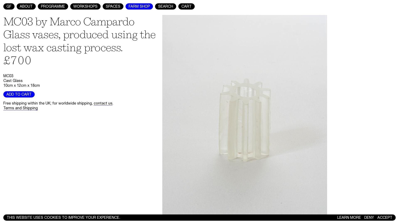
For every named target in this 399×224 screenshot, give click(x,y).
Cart (186, 6)
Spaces (113, 6)
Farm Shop (139, 6)
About (26, 6)
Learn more (349, 217)
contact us (103, 103)
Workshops (85, 6)
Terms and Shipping (20, 108)
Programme (53, 6)
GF (8, 6)
